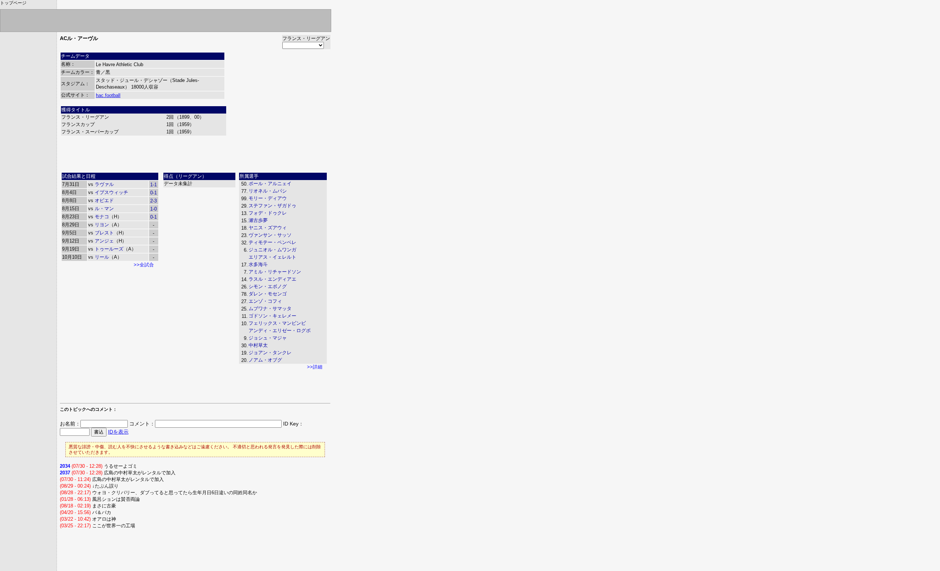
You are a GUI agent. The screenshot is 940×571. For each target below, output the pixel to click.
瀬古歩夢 (258, 220)
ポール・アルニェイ (270, 183)
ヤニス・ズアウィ (268, 227)
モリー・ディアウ (268, 198)
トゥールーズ (109, 249)
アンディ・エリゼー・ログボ (280, 330)
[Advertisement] (195, 153)
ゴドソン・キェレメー (272, 316)
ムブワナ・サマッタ (270, 308)
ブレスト (104, 233)
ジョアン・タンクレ (270, 352)
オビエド (104, 200)
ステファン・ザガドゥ (272, 205)
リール (102, 257)
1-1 (153, 184)
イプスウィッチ (111, 192)
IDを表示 (118, 432)
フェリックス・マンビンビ (277, 323)
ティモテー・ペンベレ (272, 242)
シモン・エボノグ (268, 286)
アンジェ (104, 241)
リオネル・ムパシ (268, 191)
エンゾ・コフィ (265, 301)
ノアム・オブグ (265, 360)
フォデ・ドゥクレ (268, 213)
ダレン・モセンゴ (268, 294)
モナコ (102, 216)
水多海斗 (258, 264)
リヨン (102, 224)
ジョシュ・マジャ (268, 338)
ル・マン (104, 208)
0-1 (153, 192)
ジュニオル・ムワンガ (272, 249)
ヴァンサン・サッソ (270, 235)
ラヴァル (104, 184)
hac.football (108, 95)
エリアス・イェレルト (272, 257)
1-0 (153, 209)
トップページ (13, 3)
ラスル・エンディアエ (272, 279)
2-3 (153, 201)
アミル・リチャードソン (275, 271)
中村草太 (258, 345)
